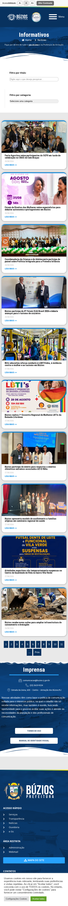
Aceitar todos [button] (38, 899)
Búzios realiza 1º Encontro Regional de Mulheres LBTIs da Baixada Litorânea (33, 416)
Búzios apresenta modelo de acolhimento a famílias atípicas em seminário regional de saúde (30, 519)
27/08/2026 (9, 369)
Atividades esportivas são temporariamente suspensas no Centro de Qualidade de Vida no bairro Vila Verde (33, 571)
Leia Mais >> (11, 165)
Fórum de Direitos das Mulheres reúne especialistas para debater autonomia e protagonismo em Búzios (32, 208)
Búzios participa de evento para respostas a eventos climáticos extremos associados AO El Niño (30, 468)
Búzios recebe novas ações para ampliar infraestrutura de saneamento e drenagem (33, 623)
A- (20, 3)
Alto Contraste (45, 3)
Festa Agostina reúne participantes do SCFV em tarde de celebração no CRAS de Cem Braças (32, 156)
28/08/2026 (9, 161)
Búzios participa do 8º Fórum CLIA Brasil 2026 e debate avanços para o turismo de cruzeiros (31, 312)
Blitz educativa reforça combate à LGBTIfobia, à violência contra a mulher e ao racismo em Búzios (33, 364)
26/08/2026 (9, 628)
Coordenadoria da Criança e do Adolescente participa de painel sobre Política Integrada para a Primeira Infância (32, 260)
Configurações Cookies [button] (16, 899)
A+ (32, 3)
